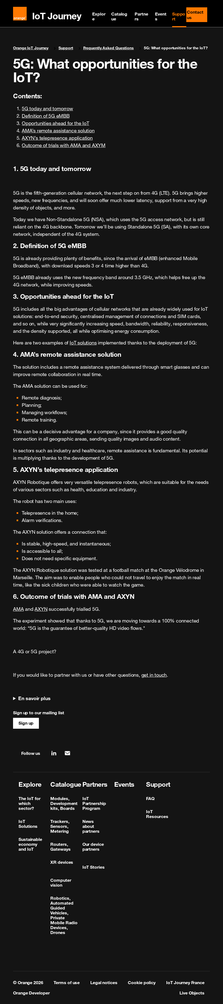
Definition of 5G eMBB (46, 116)
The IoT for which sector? (29, 803)
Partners (141, 16)
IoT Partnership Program (94, 803)
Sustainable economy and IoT (30, 844)
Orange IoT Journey (30, 47)
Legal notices (103, 982)
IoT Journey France (185, 982)
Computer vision (60, 882)
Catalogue (119, 16)
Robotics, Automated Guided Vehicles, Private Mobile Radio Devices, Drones (64, 915)
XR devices (61, 862)
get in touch (154, 675)
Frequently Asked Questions (108, 47)
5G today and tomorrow (47, 108)
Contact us (197, 14)
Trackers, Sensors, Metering (59, 826)
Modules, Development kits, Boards (64, 803)
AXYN (41, 609)
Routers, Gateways (60, 846)
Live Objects (192, 993)
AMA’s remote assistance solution (58, 130)
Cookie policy (142, 982)
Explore (98, 16)
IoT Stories (93, 867)
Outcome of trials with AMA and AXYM (64, 145)
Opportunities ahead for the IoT (55, 123)
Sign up (25, 723)
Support (178, 16)
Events (160, 16)
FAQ (150, 798)
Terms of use (67, 982)
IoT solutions (83, 343)
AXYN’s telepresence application (57, 138)
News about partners (91, 826)
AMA (18, 609)
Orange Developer (31, 993)
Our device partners (93, 846)
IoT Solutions (28, 824)
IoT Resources (157, 814)
